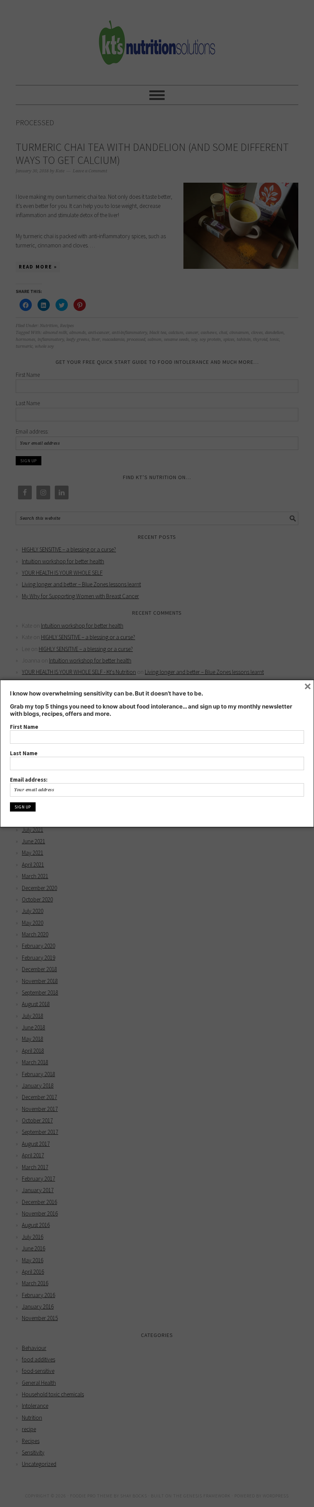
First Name (24, 726)
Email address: (28, 779)
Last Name (24, 753)
